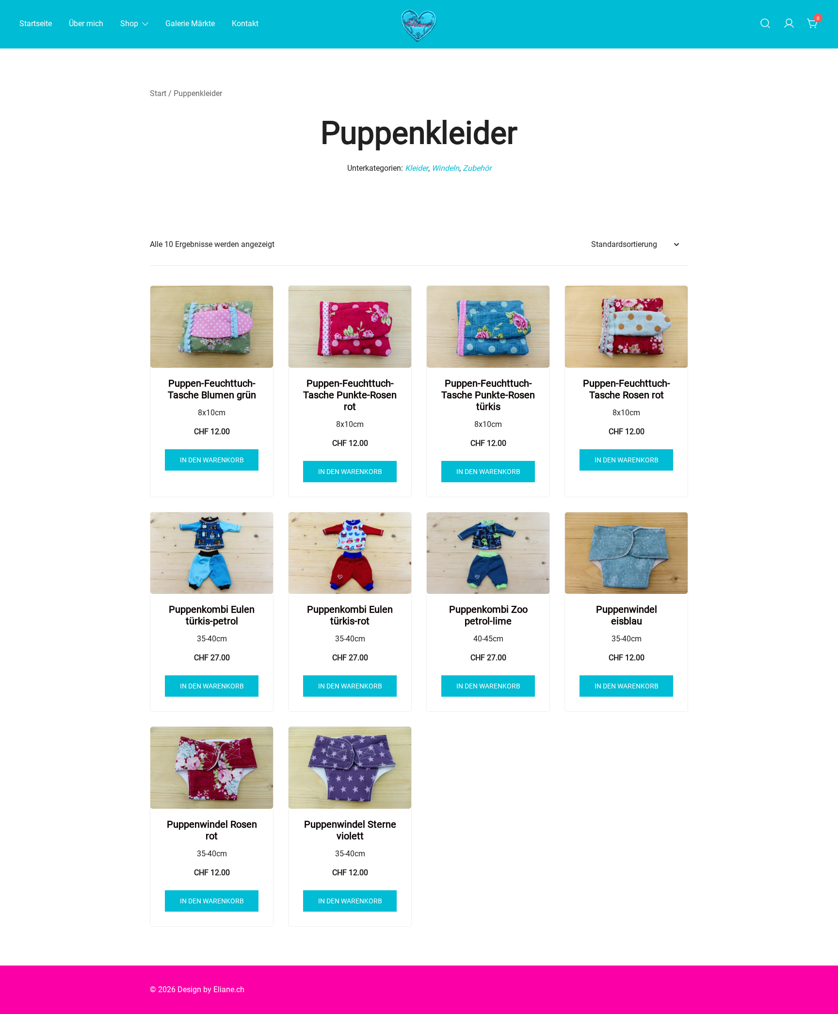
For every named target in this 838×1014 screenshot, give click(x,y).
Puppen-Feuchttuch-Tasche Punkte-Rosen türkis (488, 394)
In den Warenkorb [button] (212, 460)
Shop (129, 23)
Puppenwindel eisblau (626, 615)
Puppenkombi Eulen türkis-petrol (212, 615)
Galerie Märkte (190, 23)
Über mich (86, 23)
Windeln (445, 168)
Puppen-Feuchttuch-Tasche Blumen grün (212, 389)
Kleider (416, 168)
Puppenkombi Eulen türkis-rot (350, 615)
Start (158, 93)
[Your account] (789, 24)
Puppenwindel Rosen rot (212, 830)
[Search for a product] (765, 24)
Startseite (35, 23)
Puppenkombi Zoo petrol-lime (488, 615)
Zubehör (477, 168)
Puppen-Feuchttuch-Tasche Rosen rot (626, 389)
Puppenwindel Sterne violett (350, 830)
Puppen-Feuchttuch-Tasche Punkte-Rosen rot (350, 394)
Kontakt (245, 23)
